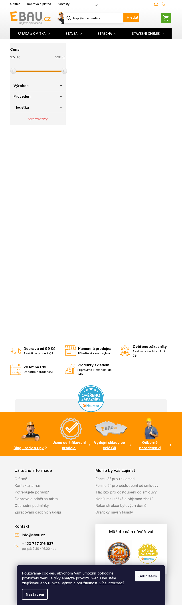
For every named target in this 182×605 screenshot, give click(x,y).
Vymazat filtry (38, 119)
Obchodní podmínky (32, 505)
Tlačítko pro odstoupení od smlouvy (126, 492)
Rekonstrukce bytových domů (120, 505)
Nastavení (35, 594)
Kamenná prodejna (94, 348)
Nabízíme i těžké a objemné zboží (123, 499)
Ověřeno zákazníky (150, 346)
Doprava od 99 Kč (39, 348)
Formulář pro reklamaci (115, 479)
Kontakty (63, 4)
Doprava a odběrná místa (36, 499)
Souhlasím (147, 576)
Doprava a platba (39, 4)
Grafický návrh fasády (114, 512)
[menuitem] (34, 33)
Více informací (111, 583)
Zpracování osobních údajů (38, 512)
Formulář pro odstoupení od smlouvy (126, 485)
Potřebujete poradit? (32, 492)
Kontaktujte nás (28, 485)
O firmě (15, 4)
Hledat (132, 17)
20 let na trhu (35, 367)
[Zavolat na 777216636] (166, 4)
